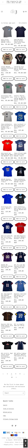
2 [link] (11, 374)
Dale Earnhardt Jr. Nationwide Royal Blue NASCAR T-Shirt (20, 126)
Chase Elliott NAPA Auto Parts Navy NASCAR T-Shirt (20, 154)
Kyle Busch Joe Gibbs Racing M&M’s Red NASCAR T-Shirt (7, 154)
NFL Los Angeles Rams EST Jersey (19, 325)
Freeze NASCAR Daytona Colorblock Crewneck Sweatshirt (7, 68)
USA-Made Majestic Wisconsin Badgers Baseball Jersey (20, 237)
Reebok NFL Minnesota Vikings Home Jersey (7, 266)
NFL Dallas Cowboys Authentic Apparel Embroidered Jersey (20, 355)
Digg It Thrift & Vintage (14, 437)
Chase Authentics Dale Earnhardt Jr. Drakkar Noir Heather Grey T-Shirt (7, 127)
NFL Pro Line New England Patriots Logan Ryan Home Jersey (19, 266)
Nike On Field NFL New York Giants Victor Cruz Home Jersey (7, 237)
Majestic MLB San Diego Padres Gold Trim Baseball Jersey (7, 326)
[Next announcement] (25, 2)
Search (5, 405)
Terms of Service (8, 408)
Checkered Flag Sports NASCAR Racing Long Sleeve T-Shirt (20, 68)
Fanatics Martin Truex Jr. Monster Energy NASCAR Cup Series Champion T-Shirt (20, 98)
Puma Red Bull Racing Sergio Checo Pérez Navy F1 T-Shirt (19, 41)
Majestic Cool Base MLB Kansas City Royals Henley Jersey (20, 295)
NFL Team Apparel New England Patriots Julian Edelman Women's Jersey (6, 296)
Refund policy (7, 412)
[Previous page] (3, 374)
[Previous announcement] (3, 2)
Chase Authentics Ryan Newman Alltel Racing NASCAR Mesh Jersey (20, 208)
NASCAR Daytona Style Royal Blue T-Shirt (6, 180)
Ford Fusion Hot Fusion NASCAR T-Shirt (6, 208)
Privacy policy (9, 442)
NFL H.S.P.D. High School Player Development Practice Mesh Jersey (7, 356)
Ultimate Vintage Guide (10, 419)
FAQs (4, 415)
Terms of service (20, 442)
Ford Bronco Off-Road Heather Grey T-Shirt (7, 97)
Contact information (20, 444)
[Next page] (16, 377)
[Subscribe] (23, 393)
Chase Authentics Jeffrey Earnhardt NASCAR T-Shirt (20, 180)
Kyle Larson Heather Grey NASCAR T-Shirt (6, 41)
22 (12, 377)
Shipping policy (8, 444)
